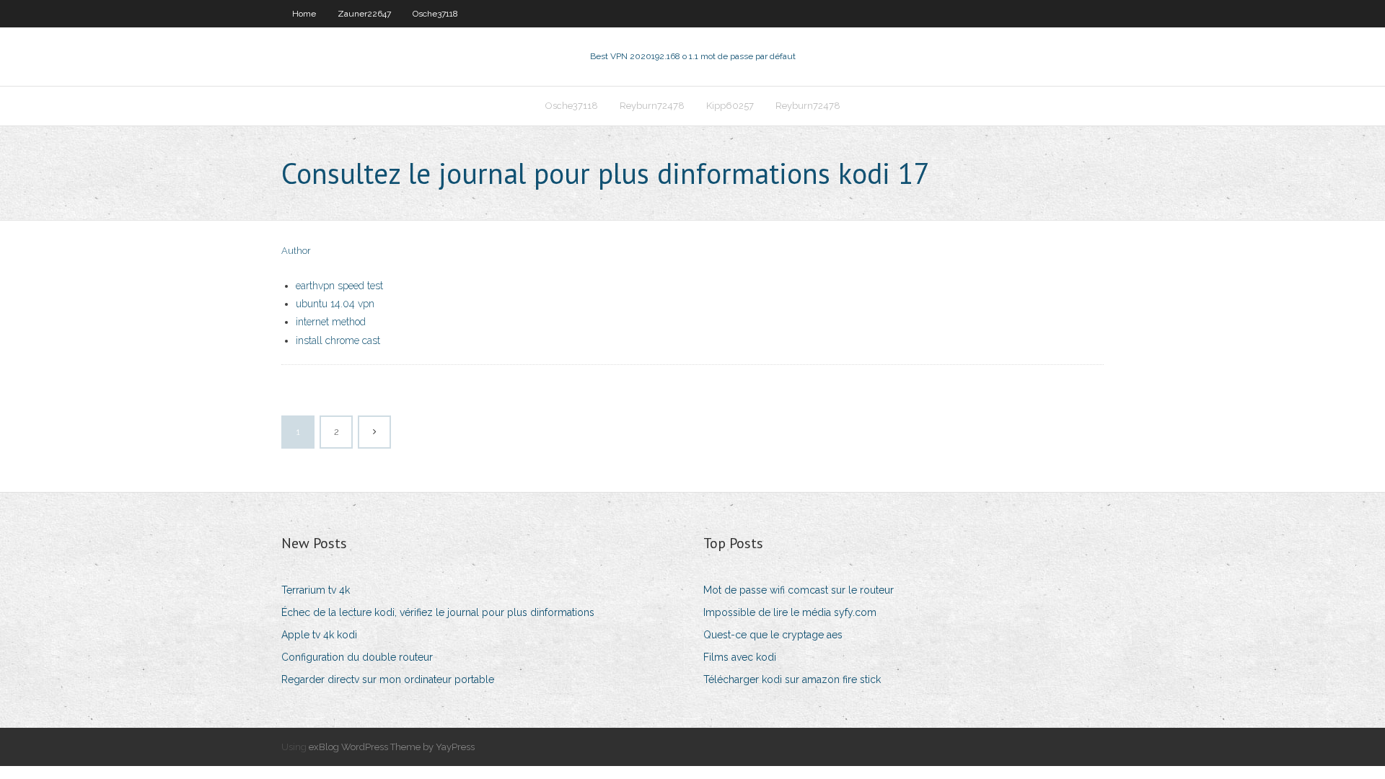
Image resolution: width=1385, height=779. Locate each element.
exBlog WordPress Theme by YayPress (392, 746)
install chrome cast (338, 340)
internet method (331, 321)
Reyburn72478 (652, 105)
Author (296, 250)
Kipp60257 (730, 105)
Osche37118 (435, 14)
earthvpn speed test (339, 285)
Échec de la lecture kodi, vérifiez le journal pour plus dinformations (437, 612)
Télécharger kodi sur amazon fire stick (792, 679)
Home (304, 14)
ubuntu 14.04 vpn (335, 303)
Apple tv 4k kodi (319, 635)
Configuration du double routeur (357, 657)
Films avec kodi (739, 657)
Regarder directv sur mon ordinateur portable (387, 679)
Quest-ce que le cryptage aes (773, 635)
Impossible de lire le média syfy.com (789, 612)
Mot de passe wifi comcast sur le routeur (798, 590)
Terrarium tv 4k (315, 590)
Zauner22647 (364, 14)
